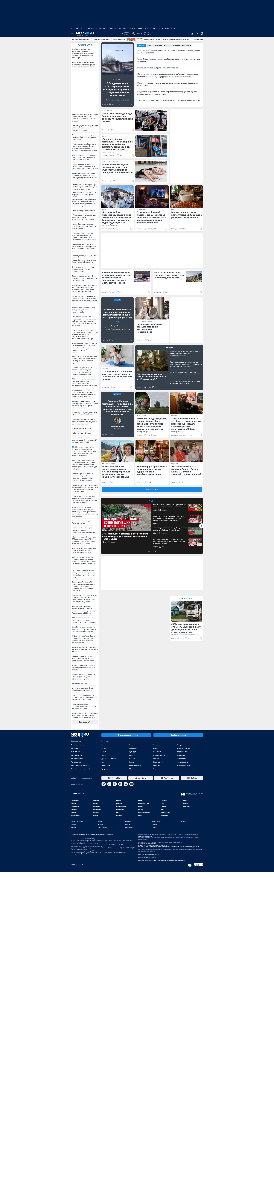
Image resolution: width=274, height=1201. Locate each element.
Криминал (133, 748)
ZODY (173, 28)
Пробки (137, 34)
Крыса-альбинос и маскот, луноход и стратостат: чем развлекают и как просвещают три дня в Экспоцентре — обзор (116, 277)
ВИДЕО (152, 500)
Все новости (85, 45)
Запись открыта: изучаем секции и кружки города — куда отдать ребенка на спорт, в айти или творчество (117, 168)
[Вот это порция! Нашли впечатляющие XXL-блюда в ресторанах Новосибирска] (186, 196)
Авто (103, 745)
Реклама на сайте (77, 745)
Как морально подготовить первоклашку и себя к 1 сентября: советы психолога (169, 506)
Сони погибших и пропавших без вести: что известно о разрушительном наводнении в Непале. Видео (125, 536)
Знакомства (100, 28)
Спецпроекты (182, 762)
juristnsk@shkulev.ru (119, 852)
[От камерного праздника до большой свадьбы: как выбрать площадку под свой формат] (151, 120)
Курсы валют (158, 28)
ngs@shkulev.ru (94, 851)
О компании (75, 752)
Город (103, 755)
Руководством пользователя (147, 843)
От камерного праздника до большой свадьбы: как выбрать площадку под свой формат (117, 117)
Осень (155, 748)
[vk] (109, 784)
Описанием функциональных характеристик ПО (153, 845)
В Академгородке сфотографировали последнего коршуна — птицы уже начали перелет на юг (117, 89)
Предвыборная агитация (80, 765)
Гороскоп (148, 28)
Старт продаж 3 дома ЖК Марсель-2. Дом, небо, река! (82, 194)
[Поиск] (191, 34)
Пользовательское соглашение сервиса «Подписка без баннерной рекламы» (161, 860)
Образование (134, 769)
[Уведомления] (197, 34)
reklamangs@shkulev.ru (145, 836)
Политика (157, 752)
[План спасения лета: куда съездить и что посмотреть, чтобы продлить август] (194, 276)
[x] (126, 784)
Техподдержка (76, 762)
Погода (110, 28)
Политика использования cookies (148, 854)
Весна (103, 752)
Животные (105, 765)
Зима (131, 745)
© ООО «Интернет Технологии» (81, 865)
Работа (156, 759)
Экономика (181, 759)
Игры (167, 28)
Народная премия (184, 765)
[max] (120, 784)
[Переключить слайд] (201, 526)
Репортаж (186, 598)
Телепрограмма (129, 28)
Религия (156, 765)
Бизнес (104, 748)
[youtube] (131, 784)
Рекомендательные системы (147, 857)
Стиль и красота (183, 748)
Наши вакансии (77, 759)
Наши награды (76, 755)
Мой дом (132, 759)
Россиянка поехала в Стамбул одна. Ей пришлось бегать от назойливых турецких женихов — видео (169, 541)
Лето (131, 755)
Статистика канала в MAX (80, 769)
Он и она (156, 745)
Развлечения (158, 762)
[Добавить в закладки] (131, 104)
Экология (181, 755)
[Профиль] (202, 34)
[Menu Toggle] (71, 34)
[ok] (115, 784)
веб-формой (106, 854)
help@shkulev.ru (84, 854)
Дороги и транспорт (109, 759)
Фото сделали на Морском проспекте (117, 101)
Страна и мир (182, 752)
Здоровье (105, 769)
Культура (132, 752)
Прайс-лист (75, 748)
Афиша (139, 28)
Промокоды (89, 28)
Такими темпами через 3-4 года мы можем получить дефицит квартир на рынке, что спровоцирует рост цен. (117, 313)
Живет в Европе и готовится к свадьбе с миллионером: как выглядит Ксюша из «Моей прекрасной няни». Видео (168, 518)
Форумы (118, 28)
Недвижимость (77, 28)
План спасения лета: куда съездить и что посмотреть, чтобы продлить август (169, 275)
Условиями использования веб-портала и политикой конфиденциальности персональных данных (168, 846)
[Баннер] (134, 39)
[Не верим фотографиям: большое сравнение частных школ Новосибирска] (152, 308)
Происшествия (159, 755)
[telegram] (103, 784)
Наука (131, 762)
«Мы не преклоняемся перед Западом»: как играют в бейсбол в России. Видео (170, 529)
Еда (102, 762)
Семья (155, 769)
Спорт (179, 745)
